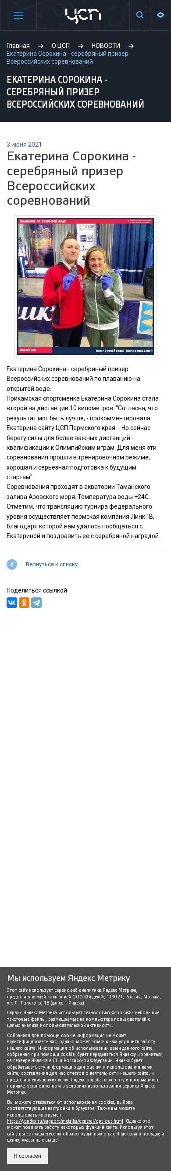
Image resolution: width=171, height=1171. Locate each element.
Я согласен (27, 1156)
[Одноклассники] (24, 602)
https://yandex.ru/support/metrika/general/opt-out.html (65, 1121)
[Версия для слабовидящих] (160, 15)
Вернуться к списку (52, 564)
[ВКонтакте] (12, 602)
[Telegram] (36, 602)
